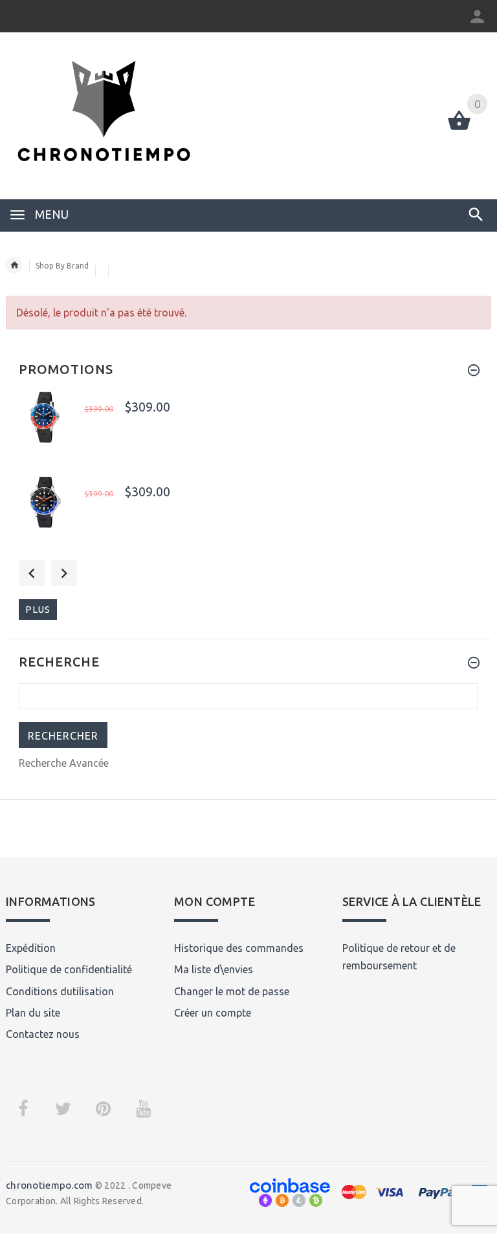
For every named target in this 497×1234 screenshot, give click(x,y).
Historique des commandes (239, 948)
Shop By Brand (62, 265)
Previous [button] (32, 573)
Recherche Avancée (64, 763)
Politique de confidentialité (69, 969)
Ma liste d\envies (213, 969)
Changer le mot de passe (231, 991)
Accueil (14, 265)
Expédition (31, 948)
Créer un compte (212, 1013)
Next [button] (64, 573)
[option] (248, 430)
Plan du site (33, 1013)
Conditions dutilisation (60, 991)
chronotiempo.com (49, 1185)
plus (37, 609)
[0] (459, 129)
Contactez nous (43, 1034)
